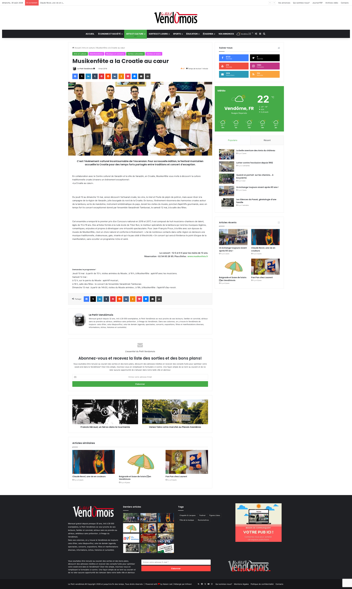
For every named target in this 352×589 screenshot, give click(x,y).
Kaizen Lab (167, 584)
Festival (202, 515)
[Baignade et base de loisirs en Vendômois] (140, 462)
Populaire (232, 140)
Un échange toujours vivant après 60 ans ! (257, 187)
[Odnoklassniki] (121, 76)
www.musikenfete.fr (198, 256)
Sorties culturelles (135, 54)
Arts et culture (134, 34)
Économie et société (109, 34)
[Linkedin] (88, 76)
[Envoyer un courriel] (94, 69)
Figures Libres (214, 515)
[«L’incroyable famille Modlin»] (166, 548)
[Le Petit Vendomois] (176, 17)
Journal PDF (317, 3)
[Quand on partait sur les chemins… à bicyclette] (226, 179)
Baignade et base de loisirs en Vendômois (135, 477)
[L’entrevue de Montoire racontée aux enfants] (148, 548)
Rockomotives (203, 520)
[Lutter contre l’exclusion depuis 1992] (226, 166)
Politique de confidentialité (262, 584)
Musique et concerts (115, 54)
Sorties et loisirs (158, 34)
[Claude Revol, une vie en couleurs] (93, 462)
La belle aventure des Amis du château (255, 150)
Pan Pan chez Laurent (176, 476)
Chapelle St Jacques (188, 515)
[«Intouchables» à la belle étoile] (166, 527)
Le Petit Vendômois (85, 69)
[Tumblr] (95, 76)
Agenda (209, 34)
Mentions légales (241, 584)
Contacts (345, 3)
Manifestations (96, 54)
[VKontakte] (114, 76)
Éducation (192, 34)
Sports (177, 34)
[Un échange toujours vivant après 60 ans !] (226, 191)
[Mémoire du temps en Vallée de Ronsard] (148, 538)
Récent (267, 140)
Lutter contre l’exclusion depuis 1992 (254, 162)
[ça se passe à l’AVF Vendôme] (131, 538)
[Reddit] (108, 76)
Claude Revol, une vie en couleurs (54, 3)
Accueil (90, 34)
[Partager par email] (141, 76)
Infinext (188, 584)
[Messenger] (134, 76)
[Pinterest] (101, 76)
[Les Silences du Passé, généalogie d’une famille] (226, 203)
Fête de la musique (187, 520)
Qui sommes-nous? (301, 3)
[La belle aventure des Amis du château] (226, 154)
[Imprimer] (147, 76)
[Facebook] (75, 76)
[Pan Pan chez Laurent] (187, 462)
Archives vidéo (331, 3)
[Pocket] (128, 76)
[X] (81, 76)
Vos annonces (284, 3)
